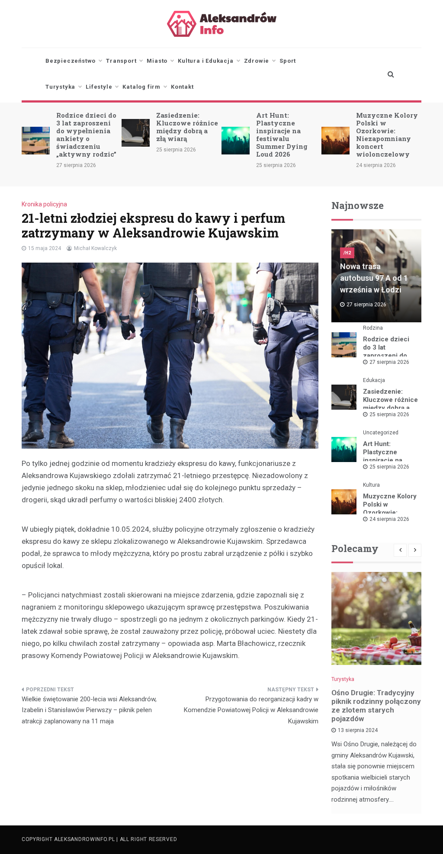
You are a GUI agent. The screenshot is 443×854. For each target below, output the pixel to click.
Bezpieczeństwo (70, 61)
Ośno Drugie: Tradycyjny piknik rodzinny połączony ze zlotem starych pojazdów (376, 705)
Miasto (157, 61)
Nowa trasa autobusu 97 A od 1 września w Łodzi (374, 278)
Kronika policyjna (44, 204)
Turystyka (60, 86)
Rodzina (373, 328)
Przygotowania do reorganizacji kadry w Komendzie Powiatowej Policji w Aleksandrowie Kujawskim (251, 710)
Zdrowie (257, 61)
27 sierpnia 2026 (389, 362)
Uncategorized (380, 433)
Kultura (371, 485)
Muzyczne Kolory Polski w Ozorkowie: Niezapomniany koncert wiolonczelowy (387, 134)
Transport (121, 61)
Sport (287, 61)
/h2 (347, 252)
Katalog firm (141, 86)
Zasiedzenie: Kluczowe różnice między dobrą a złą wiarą (187, 127)
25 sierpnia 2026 (389, 414)
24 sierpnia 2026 (389, 519)
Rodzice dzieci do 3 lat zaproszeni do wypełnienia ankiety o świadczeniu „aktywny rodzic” (86, 134)
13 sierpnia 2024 (358, 730)
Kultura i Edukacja (205, 61)
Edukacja (374, 380)
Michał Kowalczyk (95, 248)
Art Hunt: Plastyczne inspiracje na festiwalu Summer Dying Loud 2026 (282, 134)
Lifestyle (99, 86)
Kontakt (182, 86)
